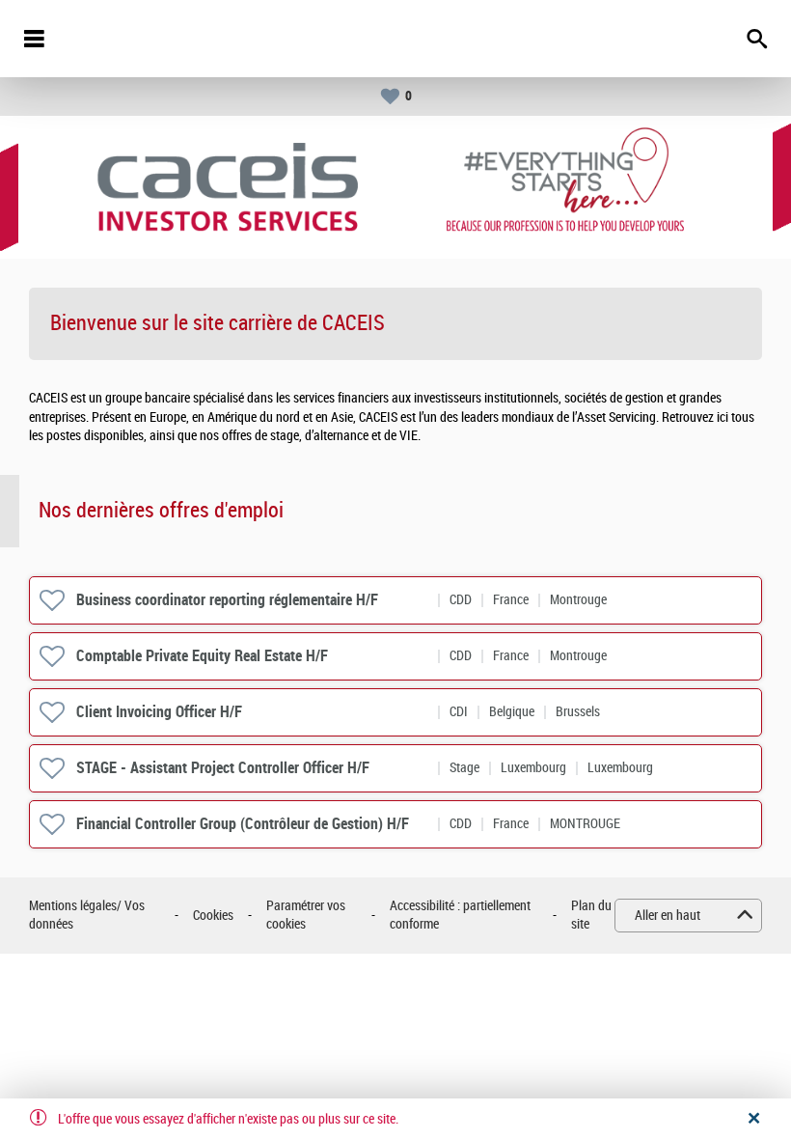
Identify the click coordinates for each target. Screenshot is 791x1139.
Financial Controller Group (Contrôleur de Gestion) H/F (242, 824)
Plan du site (591, 915)
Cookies (213, 915)
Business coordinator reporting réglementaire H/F (227, 600)
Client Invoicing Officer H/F (159, 712)
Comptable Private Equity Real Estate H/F (202, 656)
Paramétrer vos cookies (305, 915)
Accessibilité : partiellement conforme (460, 915)
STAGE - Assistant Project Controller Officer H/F (222, 768)
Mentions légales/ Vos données (87, 915)
